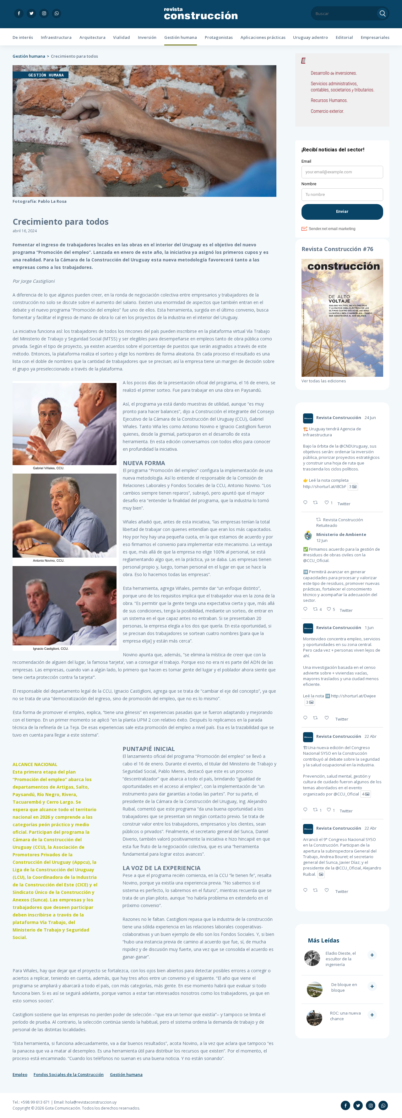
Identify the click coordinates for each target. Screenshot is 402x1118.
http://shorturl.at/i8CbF (324, 487)
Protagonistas (219, 37)
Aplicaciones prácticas (263, 37)
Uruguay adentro (310, 37)
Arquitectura (92, 37)
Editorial (344, 37)
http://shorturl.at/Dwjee (353, 696)
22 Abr (371, 736)
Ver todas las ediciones (324, 381)
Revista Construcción (338, 417)
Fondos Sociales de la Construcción (69, 1074)
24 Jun (370, 417)
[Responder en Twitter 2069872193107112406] (307, 502)
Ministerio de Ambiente (341, 534)
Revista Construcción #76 (337, 249)
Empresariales (375, 37)
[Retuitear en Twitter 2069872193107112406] (317, 502)
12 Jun (322, 540)
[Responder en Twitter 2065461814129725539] (307, 609)
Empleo (20, 1074)
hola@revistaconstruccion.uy (91, 1102)
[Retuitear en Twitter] (318, 519)
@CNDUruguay (354, 446)
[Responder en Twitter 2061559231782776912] (307, 718)
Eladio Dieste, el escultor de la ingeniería (341, 958)
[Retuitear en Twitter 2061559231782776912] (317, 718)
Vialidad (121, 37)
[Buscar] (382, 13)
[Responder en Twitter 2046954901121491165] (307, 890)
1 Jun (369, 627)
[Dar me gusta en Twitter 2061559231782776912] (328, 718)
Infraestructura (56, 37)
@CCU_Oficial (316, 560)
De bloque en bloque (344, 987)
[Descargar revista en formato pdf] (342, 375)
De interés (23, 37)
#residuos (313, 555)
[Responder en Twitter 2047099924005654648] (307, 809)
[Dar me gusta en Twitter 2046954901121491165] (328, 890)
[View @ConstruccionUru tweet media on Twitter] (321, 874)
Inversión (147, 37)
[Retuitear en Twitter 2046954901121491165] (317, 890)
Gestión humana (180, 37)
